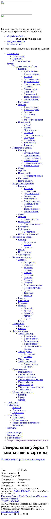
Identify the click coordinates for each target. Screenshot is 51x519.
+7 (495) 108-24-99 (10, 501)
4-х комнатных (14, 438)
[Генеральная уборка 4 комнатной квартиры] (23, 459)
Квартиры (6, 496)
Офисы (14, 496)
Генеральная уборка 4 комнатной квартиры (28, 440)
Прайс (22, 496)
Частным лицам (14, 432)
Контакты (42, 496)
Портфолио (31, 496)
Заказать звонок (14, 44)
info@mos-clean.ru (9, 498)
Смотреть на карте (10, 511)
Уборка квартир (14, 435)
